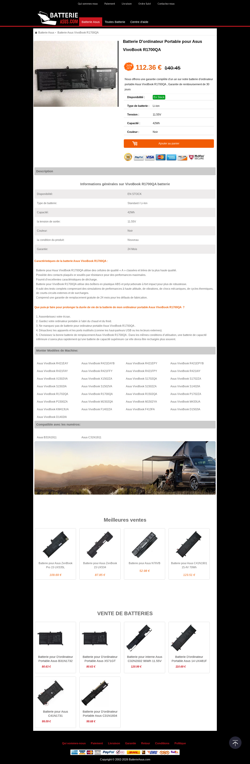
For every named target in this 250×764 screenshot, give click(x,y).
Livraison (127, 4)
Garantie (130, 743)
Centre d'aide (139, 22)
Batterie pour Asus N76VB (144, 563)
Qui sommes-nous (88, 4)
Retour (145, 743)
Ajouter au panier (169, 143)
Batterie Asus (91, 22)
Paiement (109, 4)
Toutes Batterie (115, 22)
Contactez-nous (166, 4)
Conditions (162, 743)
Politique (180, 743)
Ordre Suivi (144, 4)
